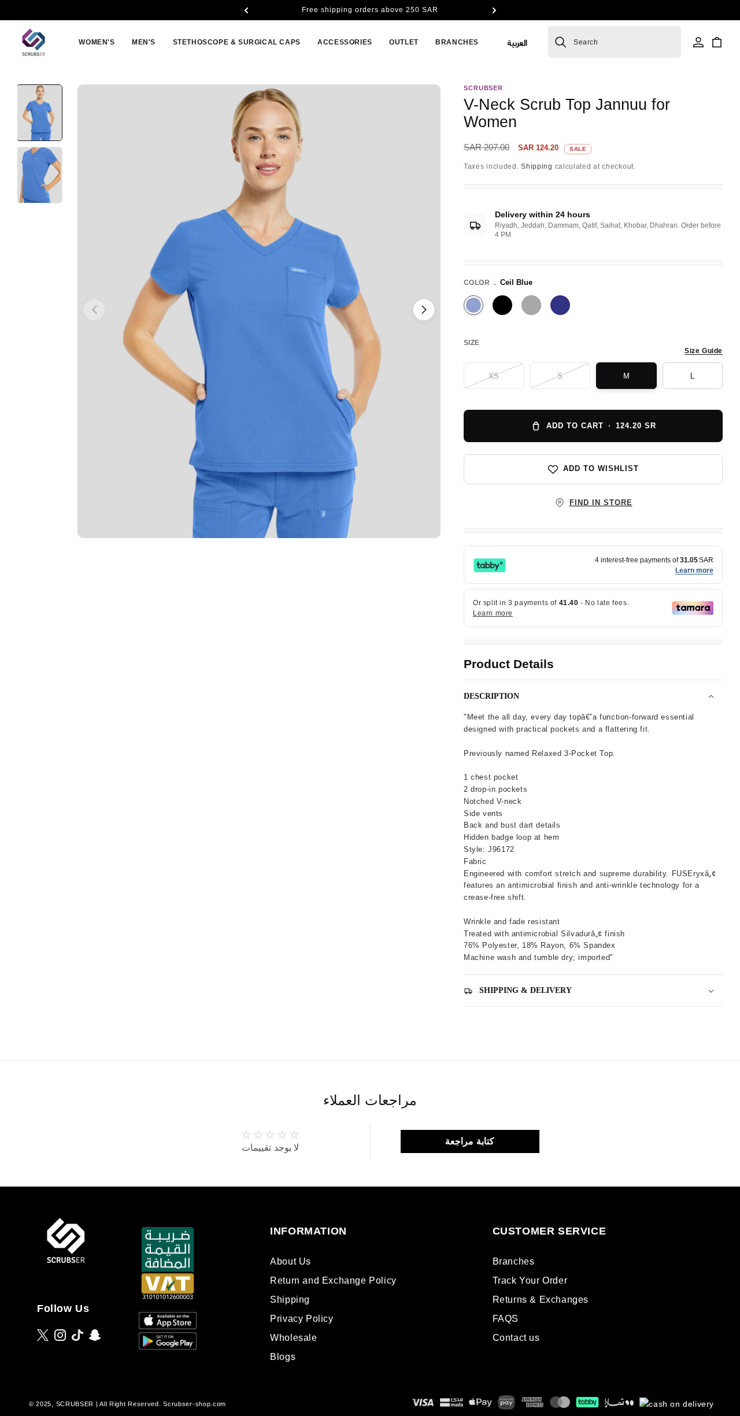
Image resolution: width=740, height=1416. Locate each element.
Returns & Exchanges (541, 1299)
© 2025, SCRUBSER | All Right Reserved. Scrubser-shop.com (127, 1403)
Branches (514, 1261)
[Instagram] (60, 1335)
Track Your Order (530, 1280)
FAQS (506, 1319)
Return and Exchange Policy (333, 1280)
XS (506, 380)
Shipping (537, 166)
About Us (290, 1261)
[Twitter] (43, 1335)
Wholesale (293, 1338)
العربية (517, 42)
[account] (698, 42)
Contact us (516, 1338)
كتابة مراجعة (469, 1141)
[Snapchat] (95, 1335)
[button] (245, 10)
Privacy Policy (301, 1319)
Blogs (282, 1357)
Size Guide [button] (703, 351)
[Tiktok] (77, 1335)
